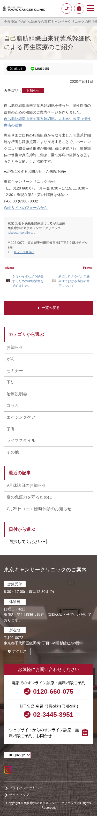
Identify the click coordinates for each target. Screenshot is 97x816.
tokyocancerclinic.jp (21, 233)
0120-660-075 (24, 252)
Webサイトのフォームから (26, 208)
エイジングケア (20, 417)
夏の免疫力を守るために (29, 497)
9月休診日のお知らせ (26, 485)
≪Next (9, 268)
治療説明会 (16, 394)
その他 (12, 452)
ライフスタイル (20, 440)
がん (10, 359)
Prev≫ (88, 268)
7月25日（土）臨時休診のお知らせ (38, 509)
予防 (10, 382)
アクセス (19, 651)
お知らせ (33, 90)
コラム (12, 405)
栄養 (10, 429)
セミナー (14, 370)
